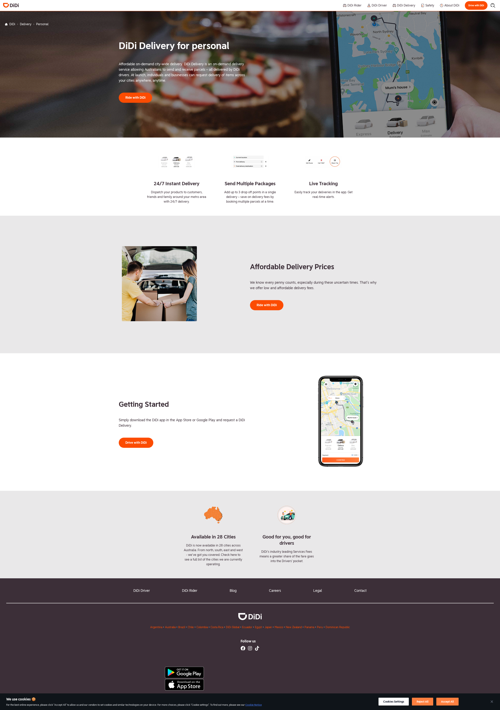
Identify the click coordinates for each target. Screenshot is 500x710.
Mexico (279, 627)
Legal (317, 590)
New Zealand (294, 627)
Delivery (25, 24)
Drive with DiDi (476, 5)
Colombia (202, 627)
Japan (268, 627)
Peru (320, 627)
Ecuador (247, 627)
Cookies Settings (393, 701)
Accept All (447, 701)
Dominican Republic (338, 627)
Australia (170, 627)
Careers (275, 590)
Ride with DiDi (135, 97)
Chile (191, 627)
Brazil (181, 627)
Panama (309, 627)
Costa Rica (217, 627)
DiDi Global (232, 627)
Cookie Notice (253, 704)
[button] (476, 5)
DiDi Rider (189, 590)
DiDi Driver (141, 590)
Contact (360, 590)
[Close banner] (492, 702)
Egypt (258, 627)
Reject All (423, 701)
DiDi (12, 24)
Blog (233, 590)
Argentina (156, 627)
